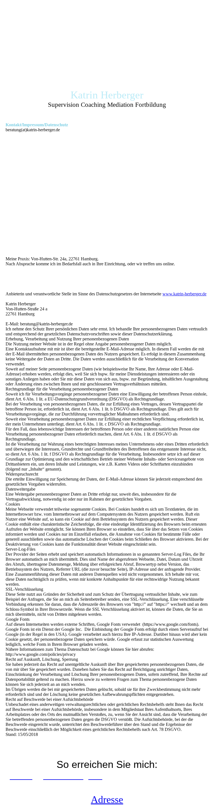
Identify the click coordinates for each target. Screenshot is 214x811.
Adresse (107, 799)
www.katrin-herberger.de (184, 293)
